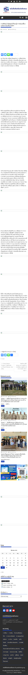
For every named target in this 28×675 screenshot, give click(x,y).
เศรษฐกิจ (10, 658)
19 (14, 563)
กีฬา (4, 636)
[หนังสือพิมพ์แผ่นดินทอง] (2, 17)
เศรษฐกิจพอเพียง (17, 658)
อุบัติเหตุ (17, 655)
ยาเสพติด (21, 642)
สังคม (22, 648)
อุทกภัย (12, 655)
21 (22, 563)
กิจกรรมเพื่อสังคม (18, 633)
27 (18, 565)
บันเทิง (4, 642)
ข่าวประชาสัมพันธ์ (11, 636)
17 (6, 563)
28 (22, 565)
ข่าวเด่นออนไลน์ (19, 636)
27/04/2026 (4, 420)
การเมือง (11, 633)
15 (25, 560)
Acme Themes (18, 672)
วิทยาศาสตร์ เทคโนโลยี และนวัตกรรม (11, 648)
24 (6, 565)
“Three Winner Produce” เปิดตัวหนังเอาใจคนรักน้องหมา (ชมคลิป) (7, 366)
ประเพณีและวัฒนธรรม (12, 642)
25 (10, 565)
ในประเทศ (5, 661)
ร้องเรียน (5, 645)
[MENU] (26, 17)
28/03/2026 (4, 452)
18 (10, 563)
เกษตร (3, 358)
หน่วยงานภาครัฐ (13, 652)
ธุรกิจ (20, 639)
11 (10, 560)
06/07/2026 (4, 396)
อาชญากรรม (6, 655)
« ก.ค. (2, 572)
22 (25, 563)
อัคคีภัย (20, 652)
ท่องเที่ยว (16, 639)
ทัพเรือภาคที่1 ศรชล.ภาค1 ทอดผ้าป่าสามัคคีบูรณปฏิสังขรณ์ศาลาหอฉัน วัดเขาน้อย (21, 367)
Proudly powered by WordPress (11, 670)
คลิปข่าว (5, 639)
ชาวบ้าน (10, 639)
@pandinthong (12, 29)
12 (14, 560)
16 (2, 563)
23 (2, 565)
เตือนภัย (5, 658)
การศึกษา (5, 633)
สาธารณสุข (5, 652)
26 (14, 565)
